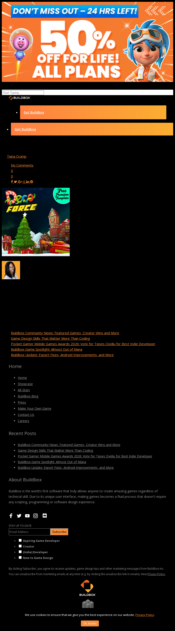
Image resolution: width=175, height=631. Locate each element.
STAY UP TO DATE (20, 526)
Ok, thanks (89, 623)
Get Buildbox (34, 112)
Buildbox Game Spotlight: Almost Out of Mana (46, 349)
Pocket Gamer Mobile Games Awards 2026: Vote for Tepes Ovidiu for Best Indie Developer (83, 344)
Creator (28, 546)
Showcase (25, 384)
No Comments (22, 165)
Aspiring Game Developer (41, 541)
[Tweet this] (16, 181)
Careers (23, 421)
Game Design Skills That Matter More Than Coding (50, 338)
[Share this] (12, 181)
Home (22, 377)
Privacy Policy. (156, 574)
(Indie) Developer (35, 552)
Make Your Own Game (34, 408)
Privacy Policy (144, 615)
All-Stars (24, 390)
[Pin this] (31, 181)
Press (22, 402)
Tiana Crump (16, 156)
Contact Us (26, 414)
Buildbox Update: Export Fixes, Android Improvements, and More (62, 354)
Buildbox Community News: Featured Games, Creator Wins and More (65, 333)
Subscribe (59, 532)
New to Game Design (38, 558)
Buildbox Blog (28, 396)
